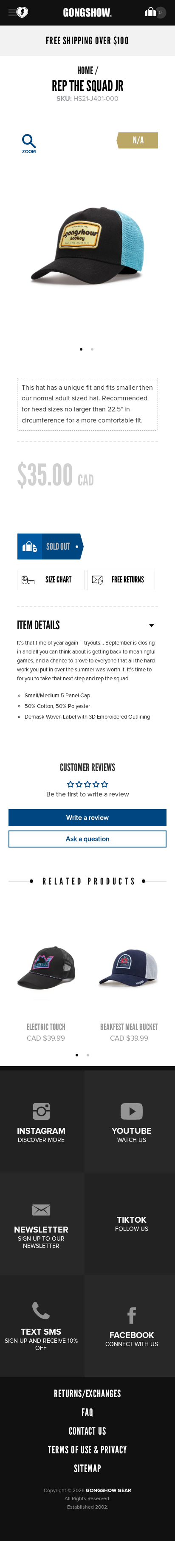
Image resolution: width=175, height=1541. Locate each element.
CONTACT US (88, 1431)
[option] (87, 231)
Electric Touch (46, 1027)
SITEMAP (87, 1468)
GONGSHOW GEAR (108, 1490)
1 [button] (82, 350)
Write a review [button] (87, 817)
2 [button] (93, 350)
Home (85, 70)
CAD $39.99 (46, 1038)
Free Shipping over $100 (87, 41)
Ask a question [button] (88, 839)
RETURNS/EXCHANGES (87, 1393)
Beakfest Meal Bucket (129, 1027)
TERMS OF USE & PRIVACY (87, 1450)
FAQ (87, 1412)
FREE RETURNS (128, 579)
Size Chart (58, 579)
